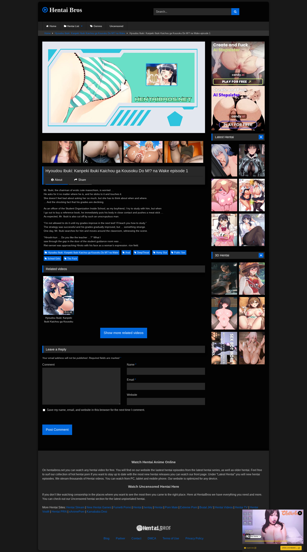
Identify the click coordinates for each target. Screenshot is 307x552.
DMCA (152, 538)
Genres (98, 26)
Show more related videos (124, 333)
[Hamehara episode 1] (252, 230)
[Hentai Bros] (153, 529)
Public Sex (179, 252)
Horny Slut (161, 252)
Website (132, 394)
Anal (127, 252)
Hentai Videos (224, 507)
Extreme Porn (188, 507)
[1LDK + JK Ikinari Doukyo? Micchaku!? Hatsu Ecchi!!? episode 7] (224, 230)
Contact (136, 538)
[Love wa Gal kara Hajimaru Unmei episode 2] (252, 195)
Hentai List (73, 26)
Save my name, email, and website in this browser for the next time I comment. (96, 409)
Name (131, 364)
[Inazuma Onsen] (252, 348)
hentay (148, 507)
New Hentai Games (99, 507)
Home (53, 26)
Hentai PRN (59, 511)
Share (82, 179)
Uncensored (116, 26)
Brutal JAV (206, 507)
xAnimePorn (77, 511)
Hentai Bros (65, 9)
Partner (120, 538)
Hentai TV (241, 507)
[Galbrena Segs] (224, 160)
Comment (48, 364)
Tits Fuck (72, 258)
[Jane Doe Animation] (252, 160)
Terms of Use (171, 538)
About (58, 179)
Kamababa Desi (97, 511)
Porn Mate (171, 507)
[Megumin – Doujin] (252, 278)
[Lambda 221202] (252, 313)
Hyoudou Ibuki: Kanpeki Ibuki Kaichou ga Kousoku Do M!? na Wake (90, 33)
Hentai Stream (75, 507)
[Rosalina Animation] (224, 195)
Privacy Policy (194, 538)
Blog (106, 538)
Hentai (137, 507)
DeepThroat (143, 252)
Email (131, 379)
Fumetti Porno (122, 507)
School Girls (54, 258)
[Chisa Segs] (224, 313)
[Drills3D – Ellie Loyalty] (224, 278)
